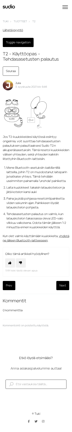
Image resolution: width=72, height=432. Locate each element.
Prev (9, 285)
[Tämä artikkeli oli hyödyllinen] (10, 263)
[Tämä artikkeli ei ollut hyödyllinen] (21, 263)
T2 (33, 21)
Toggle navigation (18, 42)
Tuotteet (20, 21)
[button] (65, 7)
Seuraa (11, 71)
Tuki (5, 21)
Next (62, 285)
